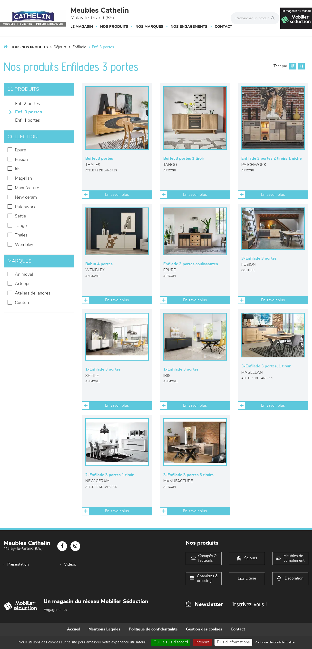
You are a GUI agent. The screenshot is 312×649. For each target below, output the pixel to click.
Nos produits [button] (114, 27)
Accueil (73, 629)
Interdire (202, 642)
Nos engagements (189, 27)
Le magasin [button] (81, 27)
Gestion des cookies (204, 629)
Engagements (55, 610)
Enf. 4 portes (27, 120)
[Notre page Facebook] (62, 546)
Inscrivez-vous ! (250, 604)
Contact (223, 27)
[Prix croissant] (292, 66)
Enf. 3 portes (103, 47)
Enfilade (79, 47)
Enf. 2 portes (27, 104)
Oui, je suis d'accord (171, 642)
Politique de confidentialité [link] (274, 642)
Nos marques (149, 27)
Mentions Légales (104, 629)
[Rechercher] (274, 18)
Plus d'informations (233, 642)
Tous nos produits (29, 47)
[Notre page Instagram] (75, 546)
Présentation (18, 564)
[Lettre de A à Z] (301, 66)
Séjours (60, 47)
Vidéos (70, 564)
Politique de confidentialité (153, 629)
